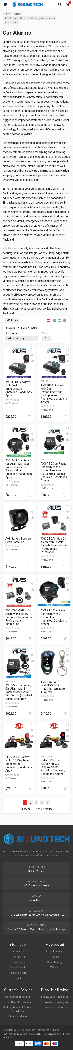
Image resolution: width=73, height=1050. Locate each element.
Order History (55, 962)
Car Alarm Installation (18, 1002)
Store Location (54, 951)
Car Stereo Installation (18, 996)
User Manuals (18, 967)
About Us (18, 951)
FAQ (18, 978)
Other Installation (18, 1016)
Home (7, 13)
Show (45, 333)
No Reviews (11, 403)
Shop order (11, 333)
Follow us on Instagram (55, 1002)
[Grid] (49, 320)
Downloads (18, 962)
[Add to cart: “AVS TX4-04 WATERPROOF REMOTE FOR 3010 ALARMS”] (65, 713)
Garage (55, 956)
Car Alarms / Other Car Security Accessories (30, 18)
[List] (59, 320)
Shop (18, 13)
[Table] (65, 320)
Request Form (18, 972)
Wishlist (54, 967)
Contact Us (18, 956)
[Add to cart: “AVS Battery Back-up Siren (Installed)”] (29, 567)
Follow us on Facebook (54, 996)
